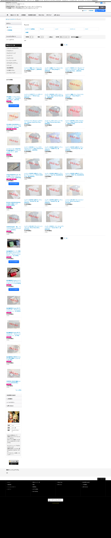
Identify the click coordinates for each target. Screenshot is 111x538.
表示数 (27, 37)
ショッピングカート (12, 486)
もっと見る (18, 390)
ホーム (9, 482)
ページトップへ (102, 478)
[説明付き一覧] (81, 37)
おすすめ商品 (35, 489)
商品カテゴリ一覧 (36, 482)
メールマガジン (10, 402)
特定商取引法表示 (11, 395)
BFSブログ (60, 484)
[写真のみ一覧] (77, 37)
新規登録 (91, 10)
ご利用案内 (9, 398)
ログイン (85, 10)
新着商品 (34, 486)
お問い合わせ (10, 405)
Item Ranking (35, 491)
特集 (33, 484)
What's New (60, 482)
